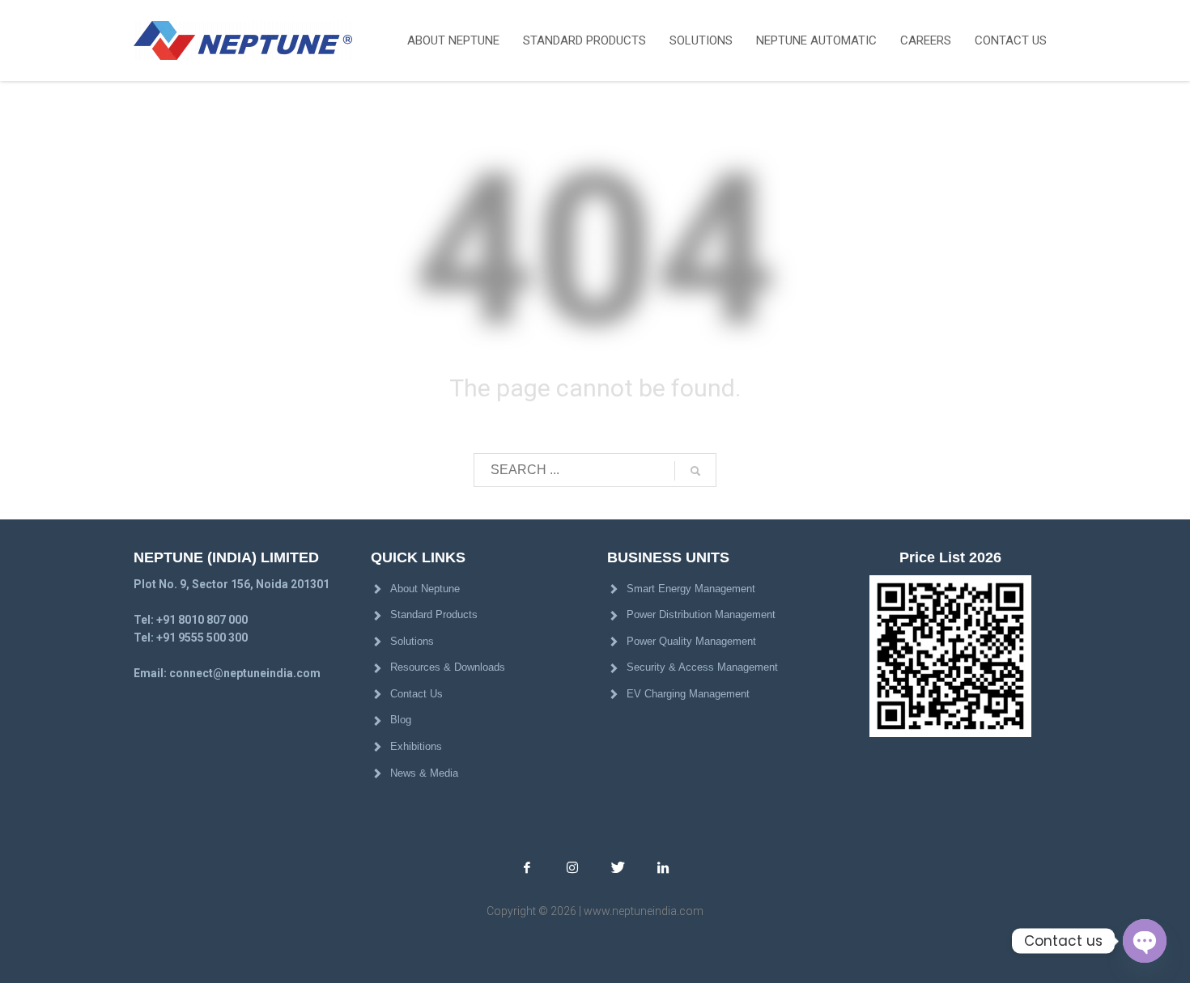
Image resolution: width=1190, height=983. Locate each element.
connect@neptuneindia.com (245, 673)
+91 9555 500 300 (202, 637)
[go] (695, 471)
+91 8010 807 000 (202, 619)
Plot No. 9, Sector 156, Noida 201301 (231, 584)
